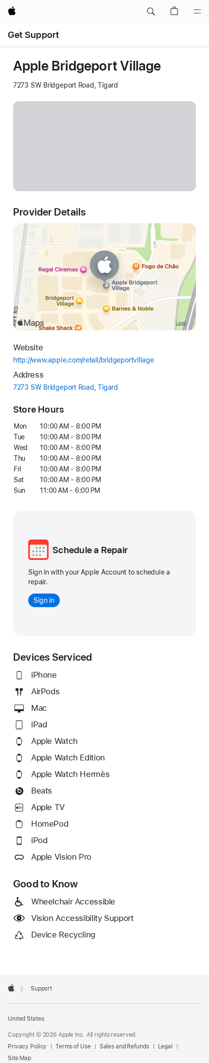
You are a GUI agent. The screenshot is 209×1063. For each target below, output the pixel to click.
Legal (165, 1046)
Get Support (33, 34)
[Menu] (197, 11)
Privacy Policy (27, 1046)
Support (41, 988)
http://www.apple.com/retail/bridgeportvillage (100, 360)
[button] (150, 11)
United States (26, 1018)
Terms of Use (73, 1046)
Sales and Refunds (124, 1046)
